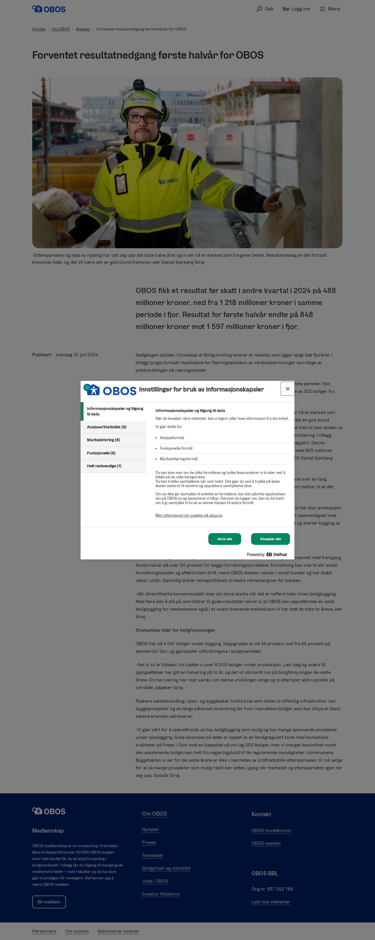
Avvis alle (224, 539)
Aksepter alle (270, 539)
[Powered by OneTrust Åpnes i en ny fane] (269, 555)
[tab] (113, 411)
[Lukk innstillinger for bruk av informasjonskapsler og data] (287, 388)
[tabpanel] (222, 466)
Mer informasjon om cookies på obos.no (189, 515)
